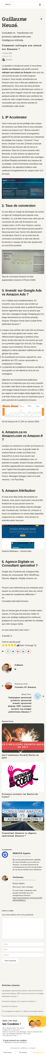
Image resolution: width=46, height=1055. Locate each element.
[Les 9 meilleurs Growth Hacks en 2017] (23, 738)
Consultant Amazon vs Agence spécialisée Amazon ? (19, 834)
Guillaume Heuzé (14, 22)
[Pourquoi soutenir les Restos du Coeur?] (23, 777)
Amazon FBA (7, 53)
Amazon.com (17, 130)
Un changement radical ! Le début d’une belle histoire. (23, 1011)
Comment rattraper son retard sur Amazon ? (19, 1001)
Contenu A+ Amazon (10, 1006)
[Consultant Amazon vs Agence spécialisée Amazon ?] (23, 816)
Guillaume (9, 60)
